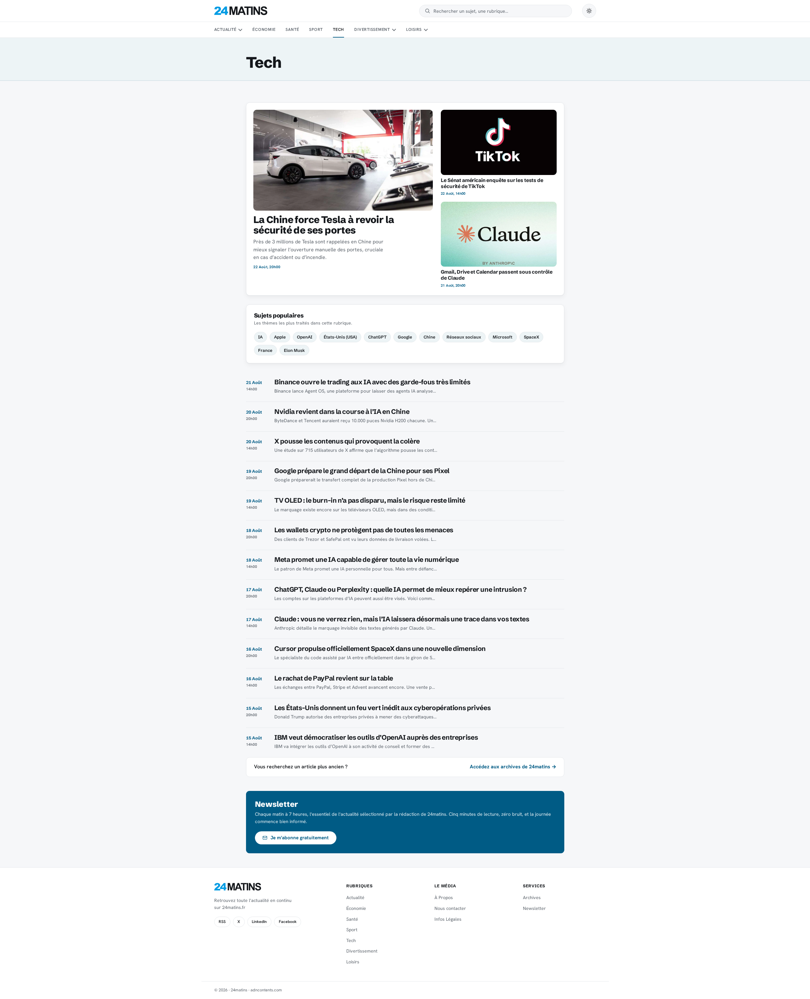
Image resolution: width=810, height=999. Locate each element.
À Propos (443, 897)
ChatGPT (377, 336)
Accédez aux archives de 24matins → (513, 766)
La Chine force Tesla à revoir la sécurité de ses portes (323, 224)
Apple (280, 336)
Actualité (225, 29)
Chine (429, 336)
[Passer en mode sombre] (589, 11)
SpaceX (531, 336)
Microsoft (502, 336)
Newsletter (534, 908)
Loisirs (414, 29)
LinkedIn (259, 921)
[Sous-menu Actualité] (240, 30)
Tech (338, 29)
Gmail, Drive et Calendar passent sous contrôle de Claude (497, 275)
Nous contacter (450, 908)
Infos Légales (447, 919)
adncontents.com (266, 990)
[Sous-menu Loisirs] (426, 30)
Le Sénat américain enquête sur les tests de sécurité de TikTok (492, 183)
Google (405, 336)
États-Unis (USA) (340, 336)
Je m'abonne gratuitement (300, 838)
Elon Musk (294, 350)
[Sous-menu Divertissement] (394, 30)
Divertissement (372, 29)
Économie (263, 29)
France (265, 350)
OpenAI (304, 336)
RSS (222, 921)
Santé (292, 29)
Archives (532, 897)
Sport (316, 29)
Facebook (288, 921)
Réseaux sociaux (464, 336)
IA (260, 336)
